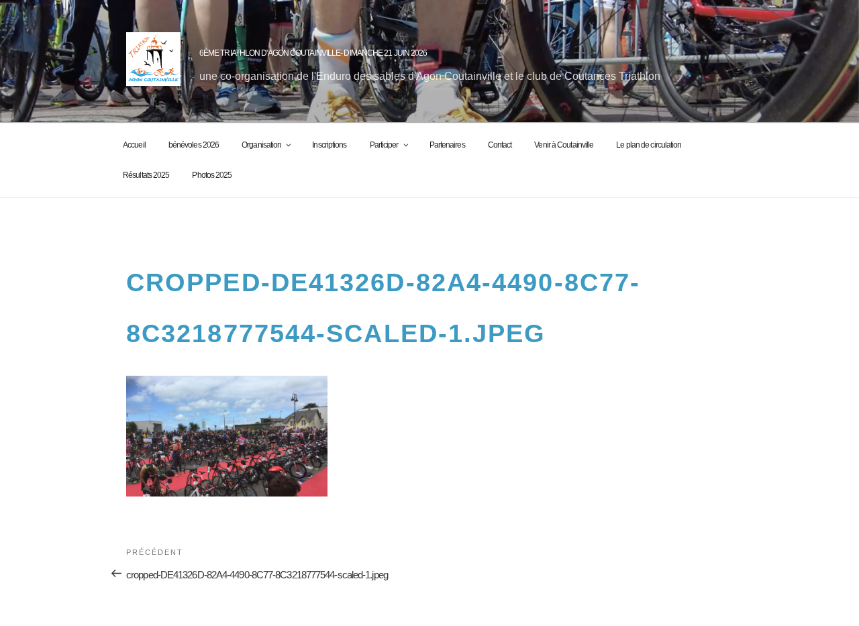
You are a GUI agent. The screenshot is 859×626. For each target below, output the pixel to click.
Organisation (261, 145)
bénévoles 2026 (193, 145)
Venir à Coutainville (563, 145)
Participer (384, 145)
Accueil (134, 145)
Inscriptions (329, 145)
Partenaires (447, 145)
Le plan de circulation (648, 145)
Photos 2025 (212, 175)
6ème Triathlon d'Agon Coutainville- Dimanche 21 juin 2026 (313, 53)
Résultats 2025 (146, 175)
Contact (500, 145)
